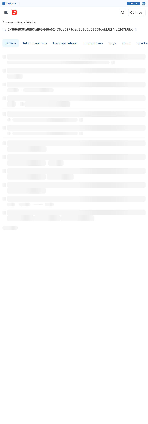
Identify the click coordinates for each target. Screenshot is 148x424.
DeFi (131, 3)
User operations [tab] (65, 43)
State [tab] (126, 43)
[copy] (137, 30)
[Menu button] (6, 12)
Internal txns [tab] (93, 43)
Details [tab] (10, 43)
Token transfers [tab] (34, 43)
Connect (136, 12)
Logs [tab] (112, 43)
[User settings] (144, 3)
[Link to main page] (14, 12)
